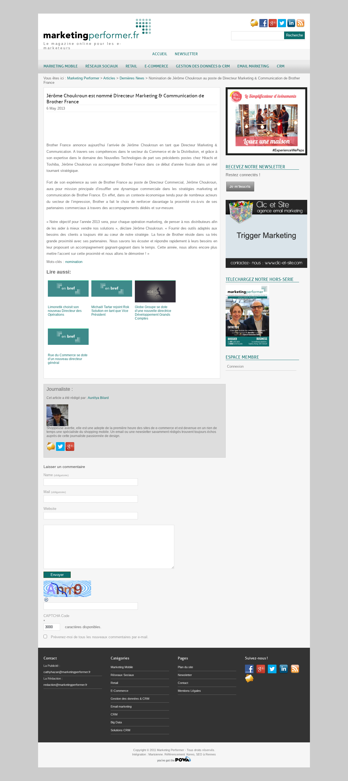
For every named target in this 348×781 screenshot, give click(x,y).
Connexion (235, 366)
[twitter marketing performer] (282, 26)
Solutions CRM (120, 730)
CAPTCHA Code (56, 616)
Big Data (116, 722)
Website (50, 509)
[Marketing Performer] (98, 38)
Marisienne (155, 754)
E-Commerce (119, 690)
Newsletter (186, 54)
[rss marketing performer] (300, 26)
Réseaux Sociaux (122, 675)
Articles (109, 78)
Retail (114, 682)
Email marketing (121, 706)
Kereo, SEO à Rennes (201, 754)
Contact (183, 682)
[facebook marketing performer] (263, 26)
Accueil (159, 54)
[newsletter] (240, 190)
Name (56, 475)
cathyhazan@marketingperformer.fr (67, 672)
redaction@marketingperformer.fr (65, 684)
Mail (55, 492)
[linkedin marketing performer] (291, 26)
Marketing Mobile (122, 667)
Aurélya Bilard (98, 398)
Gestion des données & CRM (130, 698)
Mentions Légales (189, 690)
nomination (73, 262)
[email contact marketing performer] (254, 26)
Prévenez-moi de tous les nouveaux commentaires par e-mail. (99, 637)
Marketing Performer (83, 78)
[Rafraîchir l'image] (46, 601)
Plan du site (185, 667)
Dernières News (132, 78)
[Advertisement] (145, 124)
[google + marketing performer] (273, 26)
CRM (114, 714)
